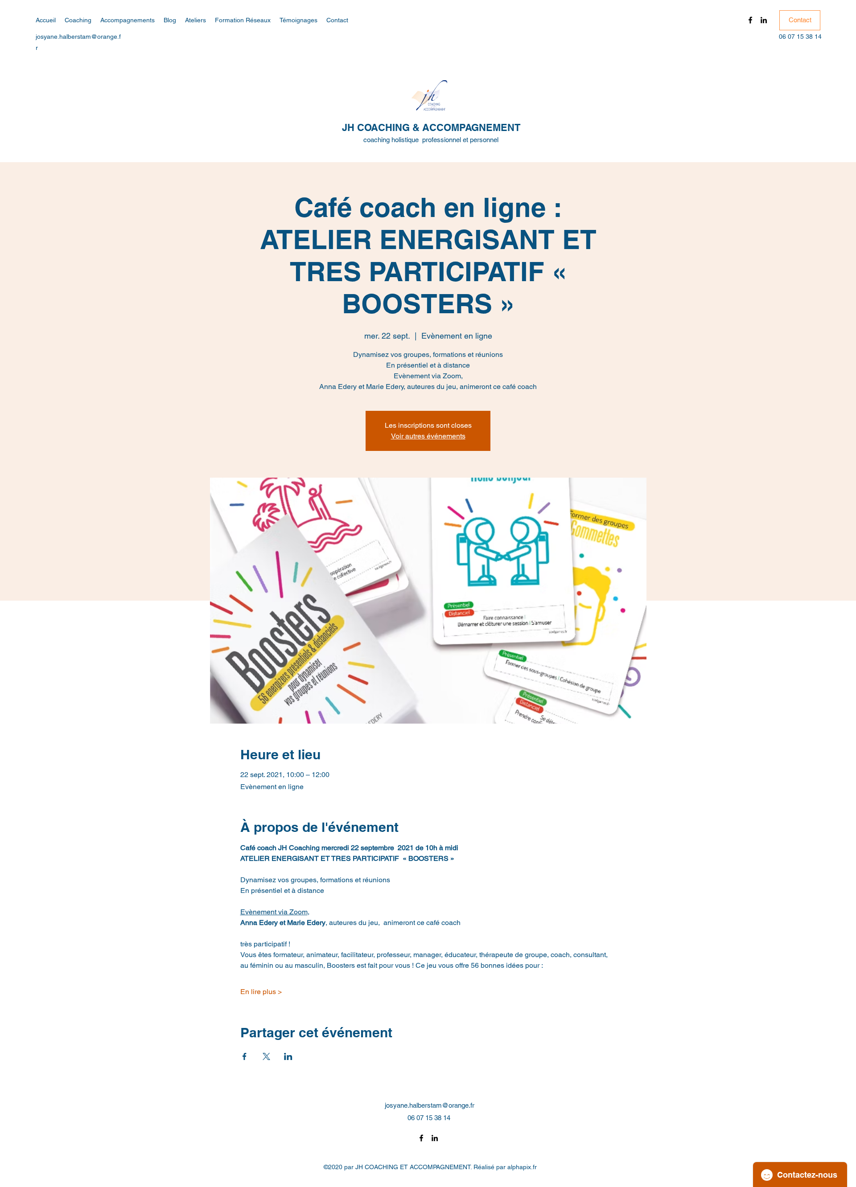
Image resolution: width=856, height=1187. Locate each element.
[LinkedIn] (763, 20)
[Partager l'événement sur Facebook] (244, 1056)
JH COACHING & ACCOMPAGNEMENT (431, 127)
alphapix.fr (522, 1167)
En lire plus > (261, 991)
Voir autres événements (428, 436)
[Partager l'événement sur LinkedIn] (288, 1056)
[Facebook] (750, 20)
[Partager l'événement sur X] (266, 1056)
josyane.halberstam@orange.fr (429, 1105)
